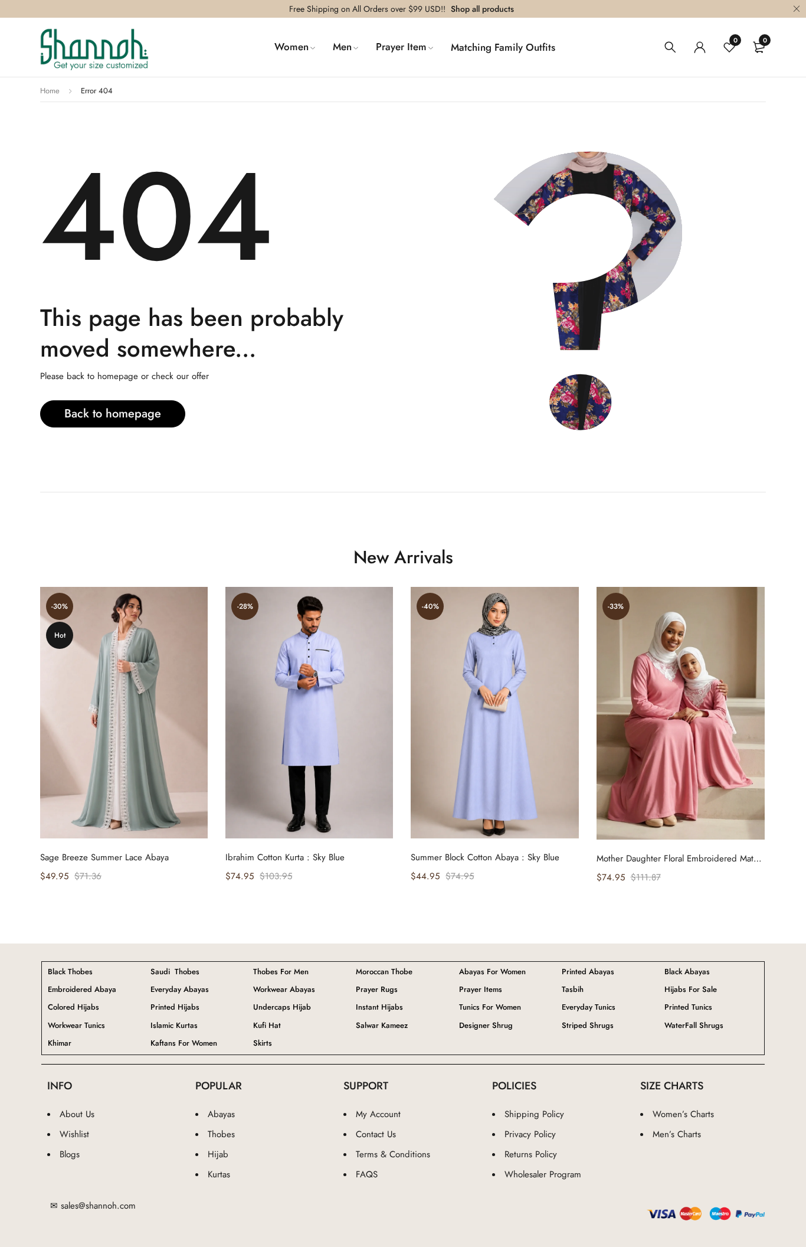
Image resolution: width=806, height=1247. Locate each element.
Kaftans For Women (183, 1043)
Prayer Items (480, 989)
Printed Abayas (588, 972)
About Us (77, 1114)
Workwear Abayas (284, 989)
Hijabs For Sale (690, 989)
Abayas (221, 1114)
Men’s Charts (677, 1134)
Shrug (486, 1025)
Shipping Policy (534, 1114)
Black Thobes (70, 972)
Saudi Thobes (174, 972)
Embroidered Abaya (82, 989)
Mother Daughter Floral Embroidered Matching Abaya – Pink (681, 858)
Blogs (70, 1154)
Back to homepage (112, 413)
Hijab (218, 1154)
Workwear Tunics (76, 1025)
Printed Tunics (688, 1007)
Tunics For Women (490, 1007)
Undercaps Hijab (282, 1007)
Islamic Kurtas (174, 1025)
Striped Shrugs (588, 1025)
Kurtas (219, 1174)
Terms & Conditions (393, 1154)
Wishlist (74, 1134)
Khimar (59, 1043)
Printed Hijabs (174, 1007)
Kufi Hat (267, 1025)
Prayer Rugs (377, 989)
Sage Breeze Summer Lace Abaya (104, 857)
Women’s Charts (683, 1114)
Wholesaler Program (542, 1174)
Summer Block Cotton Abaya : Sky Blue (485, 857)
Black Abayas (687, 972)
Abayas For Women (492, 972)
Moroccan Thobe (384, 972)
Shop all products (482, 9)
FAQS (367, 1174)
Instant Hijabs (379, 1007)
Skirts (262, 1043)
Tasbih (573, 989)
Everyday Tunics (588, 1007)
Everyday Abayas (179, 989)
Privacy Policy (530, 1134)
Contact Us (376, 1134)
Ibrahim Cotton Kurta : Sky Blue (285, 857)
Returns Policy (530, 1154)
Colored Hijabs (73, 1007)
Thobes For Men (281, 972)
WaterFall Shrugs (693, 1025)
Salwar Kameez (382, 1025)
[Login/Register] (700, 47)
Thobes (221, 1134)
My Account (378, 1114)
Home (50, 90)
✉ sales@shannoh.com (93, 1205)
